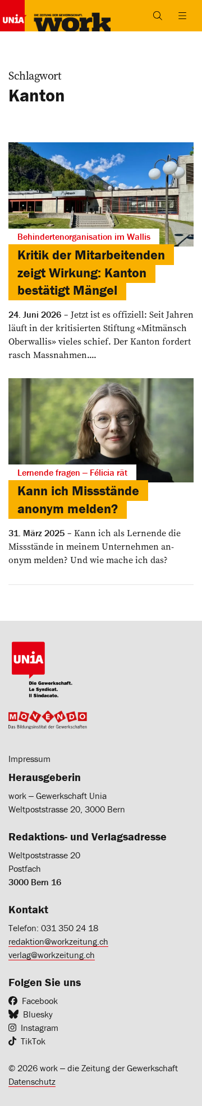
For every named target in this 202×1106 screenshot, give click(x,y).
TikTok (33, 1041)
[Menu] (182, 15)
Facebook (40, 1000)
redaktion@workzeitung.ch (58, 941)
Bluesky (38, 1014)
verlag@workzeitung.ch (51, 954)
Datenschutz (32, 1081)
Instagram (39, 1027)
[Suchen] (157, 15)
